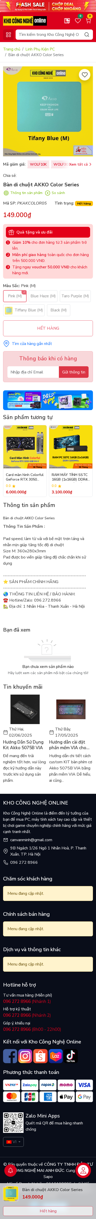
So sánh (58, 192)
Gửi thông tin (73, 372)
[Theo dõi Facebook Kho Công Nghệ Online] (10, 1056)
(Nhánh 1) (27, 1001)
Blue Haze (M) (43, 296)
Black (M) (58, 310)
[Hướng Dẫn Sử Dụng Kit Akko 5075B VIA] (25, 709)
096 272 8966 (24, 862)
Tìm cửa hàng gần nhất (32, 344)
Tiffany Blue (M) (28, 310)
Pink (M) (15, 296)
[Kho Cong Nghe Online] (48, 5)
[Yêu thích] (84, 74)
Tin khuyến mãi (22, 687)
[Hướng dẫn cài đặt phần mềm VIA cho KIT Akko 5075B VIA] (71, 709)
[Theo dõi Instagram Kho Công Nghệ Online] (25, 1056)
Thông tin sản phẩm (26, 192)
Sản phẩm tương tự (27, 417)
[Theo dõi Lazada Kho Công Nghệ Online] (56, 1056)
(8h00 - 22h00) (32, 1029)
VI (14, 1142)
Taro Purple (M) (75, 296)
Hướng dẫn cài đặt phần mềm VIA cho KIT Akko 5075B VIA (69, 745)
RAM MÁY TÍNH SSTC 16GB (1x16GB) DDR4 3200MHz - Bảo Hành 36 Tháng (70, 478)
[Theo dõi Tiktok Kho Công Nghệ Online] (71, 1056)
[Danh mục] (8, 34)
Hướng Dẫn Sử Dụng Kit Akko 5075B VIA (23, 745)
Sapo (48, 1177)
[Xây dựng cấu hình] (67, 20)
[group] (48, 111)
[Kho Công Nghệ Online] (25, 20)
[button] (85, 460)
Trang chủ (11, 49)
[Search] (87, 34)
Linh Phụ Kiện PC (40, 49)
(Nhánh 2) (27, 1015)
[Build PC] (48, 400)
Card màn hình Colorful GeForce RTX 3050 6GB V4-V (25, 478)
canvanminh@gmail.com (31, 840)
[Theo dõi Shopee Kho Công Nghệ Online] (40, 1056)
